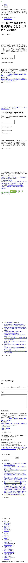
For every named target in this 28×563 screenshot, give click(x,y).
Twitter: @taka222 (5, 428)
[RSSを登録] (17, 192)
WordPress (6, 529)
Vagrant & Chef (8, 546)
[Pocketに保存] (7, 192)
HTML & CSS (7, 550)
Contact (6, 7)
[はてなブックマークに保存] (1, 192)
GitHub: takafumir (5, 426)
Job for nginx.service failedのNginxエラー (14, 324)
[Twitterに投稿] (2, 192)
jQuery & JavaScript (9, 552)
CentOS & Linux (8, 19)
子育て (5, 528)
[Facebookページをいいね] (23, 192)
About (5, 4)
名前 (2, 383)
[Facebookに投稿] (4, 192)
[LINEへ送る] (9, 192)
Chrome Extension (8, 543)
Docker (5, 542)
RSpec (5, 539)
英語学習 (6, 524)
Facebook (3, 429)
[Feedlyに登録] (13, 192)
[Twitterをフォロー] (20, 192)
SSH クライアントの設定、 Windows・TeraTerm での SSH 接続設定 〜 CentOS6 (12, 186)
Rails (5, 536)
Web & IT (6, 559)
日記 (5, 521)
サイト (2, 392)
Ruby (5, 535)
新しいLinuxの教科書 (6, 180)
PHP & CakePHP (8, 553)
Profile (5, 5)
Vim (5, 532)
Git (4, 533)
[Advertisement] (13, 39)
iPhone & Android (8, 557)
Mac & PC (6, 556)
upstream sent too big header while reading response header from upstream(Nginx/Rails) (15, 326)
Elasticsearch (7, 540)
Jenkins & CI (7, 547)
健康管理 (6, 526)
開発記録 (6, 523)
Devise (5, 538)
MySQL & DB (7, 549)
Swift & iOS (7, 554)
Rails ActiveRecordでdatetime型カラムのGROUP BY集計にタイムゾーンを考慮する (15, 474)
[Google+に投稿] (6, 192)
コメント (3, 395)
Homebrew (6, 531)
